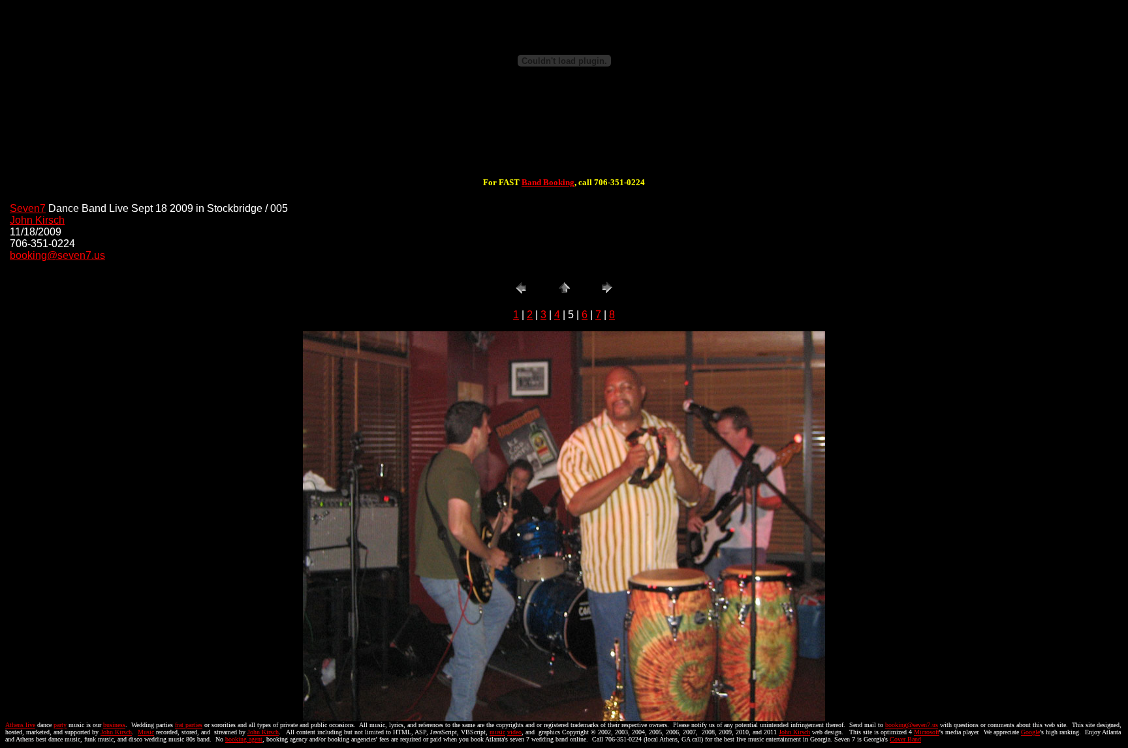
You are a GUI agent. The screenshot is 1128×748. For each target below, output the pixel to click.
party (60, 724)
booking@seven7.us (57, 255)
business (114, 724)
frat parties (188, 724)
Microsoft (926, 732)
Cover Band (905, 739)
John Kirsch (37, 220)
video (514, 732)
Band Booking (548, 182)
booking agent (243, 739)
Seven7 (28, 208)
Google (1030, 732)
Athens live (20, 724)
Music (146, 732)
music (497, 732)
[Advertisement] (564, 135)
